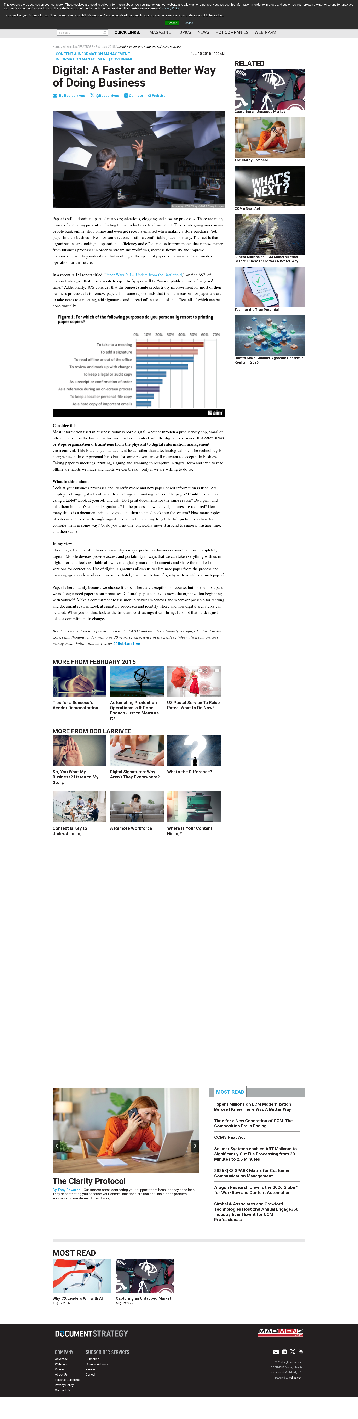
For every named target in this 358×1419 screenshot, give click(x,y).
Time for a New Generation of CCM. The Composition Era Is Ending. (126, 1186)
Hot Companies (231, 32)
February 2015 (113, 661)
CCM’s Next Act (247, 208)
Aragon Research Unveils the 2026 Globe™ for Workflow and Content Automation (256, 1190)
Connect (135, 96)
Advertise (61, 1359)
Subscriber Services (107, 1351)
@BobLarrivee (107, 96)
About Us (61, 1374)
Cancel (90, 1374)
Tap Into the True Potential (257, 309)
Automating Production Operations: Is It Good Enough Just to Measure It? (134, 710)
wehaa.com (295, 1377)
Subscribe (92, 1359)
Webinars (265, 32)
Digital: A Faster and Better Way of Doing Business (134, 76)
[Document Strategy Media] (92, 1333)
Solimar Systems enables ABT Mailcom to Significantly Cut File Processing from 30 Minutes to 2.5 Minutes (255, 1154)
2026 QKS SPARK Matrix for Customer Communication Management (252, 1173)
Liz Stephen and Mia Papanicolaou (86, 1200)
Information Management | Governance (95, 59)
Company (64, 1351)
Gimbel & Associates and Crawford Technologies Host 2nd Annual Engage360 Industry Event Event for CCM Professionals (256, 1212)
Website (158, 96)
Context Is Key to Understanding (70, 831)
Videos (59, 1369)
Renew (90, 1369)
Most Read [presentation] (230, 1092)
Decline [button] (188, 23)
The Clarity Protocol (251, 160)
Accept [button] (172, 23)
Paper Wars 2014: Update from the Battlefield (143, 274)
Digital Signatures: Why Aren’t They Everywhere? (135, 774)
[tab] (230, 1091)
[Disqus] (138, 906)
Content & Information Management (93, 54)
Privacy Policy (170, 8)
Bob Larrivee (75, 96)
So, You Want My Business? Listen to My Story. (76, 777)
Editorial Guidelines (67, 1380)
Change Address (97, 1364)
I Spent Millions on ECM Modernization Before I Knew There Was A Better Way (266, 259)
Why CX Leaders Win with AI (78, 1298)
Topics (184, 32)
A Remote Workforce (131, 828)
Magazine (160, 32)
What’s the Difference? (189, 771)
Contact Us (62, 1390)
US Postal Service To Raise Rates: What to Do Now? (193, 705)
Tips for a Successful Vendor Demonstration (75, 705)
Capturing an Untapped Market (260, 112)
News (203, 32)
